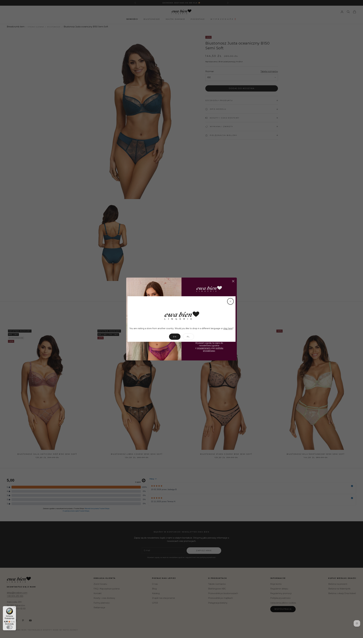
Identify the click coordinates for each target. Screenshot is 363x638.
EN (174, 337)
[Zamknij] (230, 301)
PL (188, 337)
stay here (227, 328)
